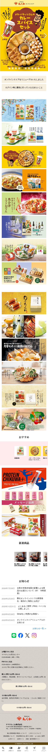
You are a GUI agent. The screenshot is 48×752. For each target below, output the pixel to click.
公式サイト (11, 739)
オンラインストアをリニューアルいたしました (24, 79)
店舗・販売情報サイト (33, 739)
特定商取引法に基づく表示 (24, 736)
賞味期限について (9, 736)
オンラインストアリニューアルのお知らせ (31, 621)
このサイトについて (34, 733)
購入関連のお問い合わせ (24, 686)
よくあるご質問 (40, 736)
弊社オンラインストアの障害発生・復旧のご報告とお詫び (30, 599)
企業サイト (20, 739)
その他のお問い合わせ (24, 707)
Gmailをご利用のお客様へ (28, 614)
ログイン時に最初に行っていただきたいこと (24, 87)
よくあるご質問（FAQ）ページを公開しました (32, 607)
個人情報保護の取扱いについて (17, 733)
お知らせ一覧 (38, 628)
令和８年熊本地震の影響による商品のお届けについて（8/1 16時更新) (31, 591)
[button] (2, 35)
